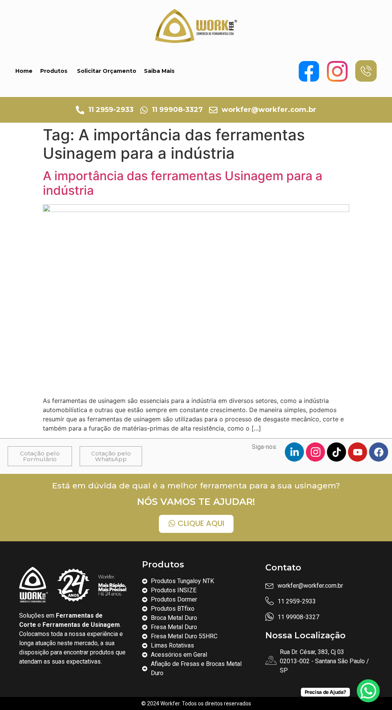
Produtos (53, 70)
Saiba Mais (159, 70)
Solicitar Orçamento (106, 70)
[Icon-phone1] (366, 71)
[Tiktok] (336, 452)
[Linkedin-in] (294, 452)
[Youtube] (357, 452)
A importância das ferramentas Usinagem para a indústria (182, 183)
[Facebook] (378, 452)
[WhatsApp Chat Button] (368, 690)
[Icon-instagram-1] (315, 452)
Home (24, 70)
